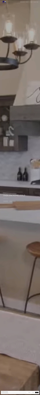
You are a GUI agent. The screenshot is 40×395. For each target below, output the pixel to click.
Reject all (29, 392)
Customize (33, 392)
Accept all (37, 392)
